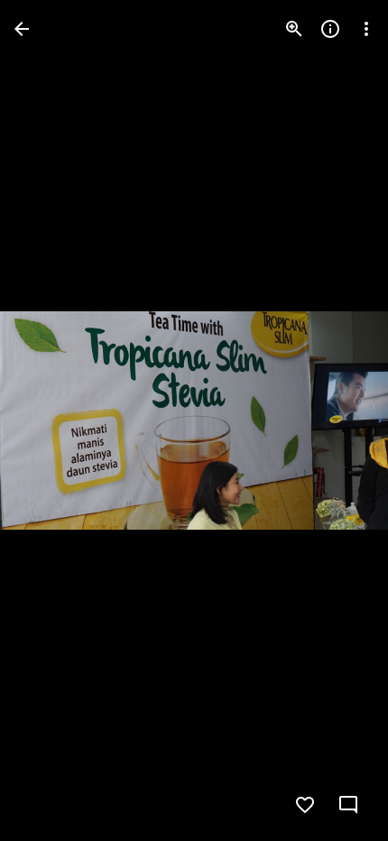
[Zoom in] (294, 29)
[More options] (366, 29)
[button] (50, 420)
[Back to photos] (21, 29)
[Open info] (330, 29)
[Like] (305, 805)
